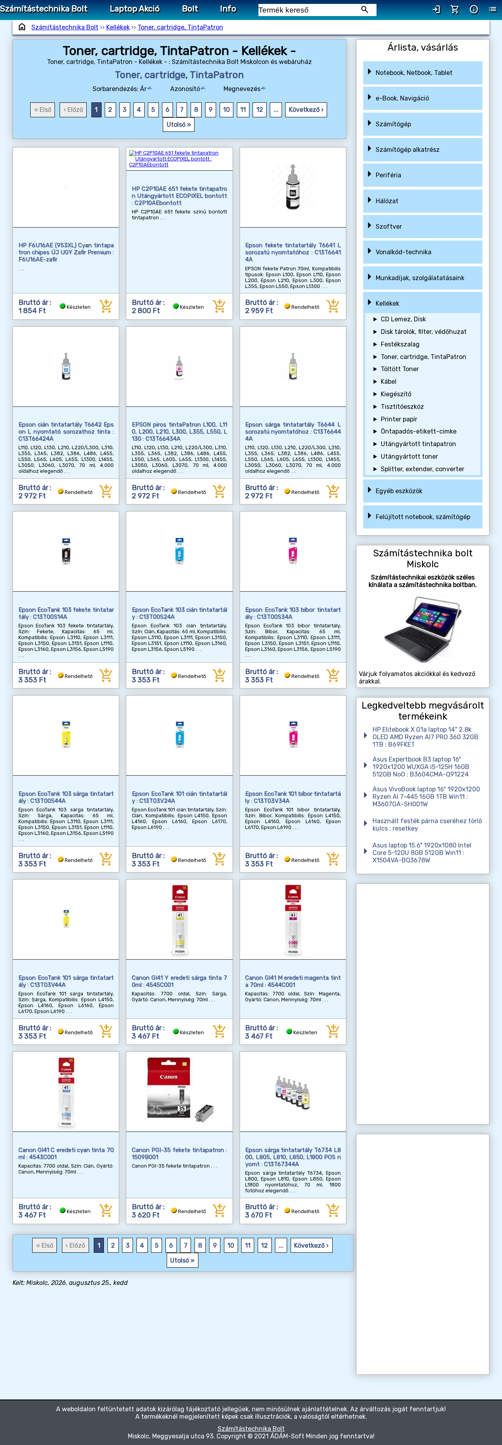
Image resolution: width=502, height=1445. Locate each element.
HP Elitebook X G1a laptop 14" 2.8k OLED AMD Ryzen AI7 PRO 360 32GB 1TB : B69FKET (425, 737)
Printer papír (399, 419)
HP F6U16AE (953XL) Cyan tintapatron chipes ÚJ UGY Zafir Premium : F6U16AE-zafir (66, 252)
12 (259, 109)
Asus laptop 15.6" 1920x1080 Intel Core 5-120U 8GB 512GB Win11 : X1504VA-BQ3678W (422, 853)
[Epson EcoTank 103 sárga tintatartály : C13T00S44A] (66, 735)
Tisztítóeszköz (402, 406)
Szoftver (389, 226)
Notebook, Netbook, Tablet (414, 73)
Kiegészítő (396, 394)
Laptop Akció (135, 8)
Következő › (306, 109)
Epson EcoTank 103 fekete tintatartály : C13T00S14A (66, 613)
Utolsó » (179, 124)
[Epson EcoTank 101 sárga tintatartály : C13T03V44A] (66, 919)
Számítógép (393, 124)
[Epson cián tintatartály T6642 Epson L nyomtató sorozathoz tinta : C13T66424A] (66, 366)
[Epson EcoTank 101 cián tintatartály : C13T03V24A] (179, 735)
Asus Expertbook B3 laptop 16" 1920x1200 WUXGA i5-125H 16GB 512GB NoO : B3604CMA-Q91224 (421, 767)
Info (228, 8)
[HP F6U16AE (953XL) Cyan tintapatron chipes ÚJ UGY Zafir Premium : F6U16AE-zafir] (66, 187)
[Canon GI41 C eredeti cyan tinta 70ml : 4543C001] (66, 1092)
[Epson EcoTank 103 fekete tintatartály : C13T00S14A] (66, 551)
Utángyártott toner (409, 456)
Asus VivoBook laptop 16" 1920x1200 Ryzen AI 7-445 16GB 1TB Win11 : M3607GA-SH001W (426, 796)
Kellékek (118, 27)
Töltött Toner (400, 369)
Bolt (190, 8)
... (276, 109)
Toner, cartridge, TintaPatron (180, 27)
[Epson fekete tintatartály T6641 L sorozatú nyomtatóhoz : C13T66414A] (293, 187)
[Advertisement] (422, 1004)
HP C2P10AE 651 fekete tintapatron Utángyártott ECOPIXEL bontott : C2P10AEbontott (179, 195)
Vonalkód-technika (403, 252)
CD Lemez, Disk (403, 319)
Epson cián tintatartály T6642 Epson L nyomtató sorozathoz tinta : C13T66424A (66, 431)
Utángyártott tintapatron (418, 444)
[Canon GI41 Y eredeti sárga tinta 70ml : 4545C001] (179, 919)
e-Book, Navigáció (402, 98)
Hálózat (387, 201)
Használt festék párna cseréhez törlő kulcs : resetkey (427, 824)
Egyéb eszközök (399, 491)
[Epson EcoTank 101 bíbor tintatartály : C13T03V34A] (293, 735)
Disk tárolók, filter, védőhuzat (424, 331)
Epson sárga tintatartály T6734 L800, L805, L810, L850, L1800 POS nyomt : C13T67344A (292, 1157)
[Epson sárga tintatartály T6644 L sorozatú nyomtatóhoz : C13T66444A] (293, 366)
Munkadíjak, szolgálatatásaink (420, 278)
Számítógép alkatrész (408, 149)
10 (226, 109)
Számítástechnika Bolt (43, 8)
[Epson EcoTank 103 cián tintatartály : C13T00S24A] (179, 551)
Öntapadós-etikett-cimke (419, 431)
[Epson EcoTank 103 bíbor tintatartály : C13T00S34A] (293, 551)
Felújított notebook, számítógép (423, 517)
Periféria (388, 175)
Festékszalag (400, 344)
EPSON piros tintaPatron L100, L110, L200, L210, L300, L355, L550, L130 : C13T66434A (179, 431)
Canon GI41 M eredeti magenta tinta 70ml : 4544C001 (292, 981)
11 (243, 109)
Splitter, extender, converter (422, 469)
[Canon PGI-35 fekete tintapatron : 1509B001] (179, 1092)
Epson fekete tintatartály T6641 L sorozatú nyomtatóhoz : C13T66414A (292, 252)
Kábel (389, 381)
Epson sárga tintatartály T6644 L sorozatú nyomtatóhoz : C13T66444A (292, 431)
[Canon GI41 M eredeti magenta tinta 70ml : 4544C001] (293, 919)
